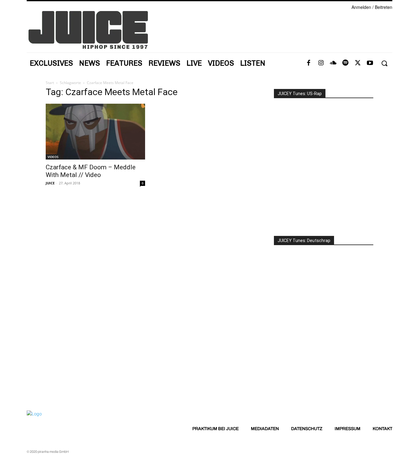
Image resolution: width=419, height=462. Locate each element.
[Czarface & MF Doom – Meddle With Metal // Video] (95, 132)
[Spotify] (345, 63)
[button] (384, 63)
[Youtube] (370, 63)
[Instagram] (321, 63)
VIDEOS (53, 157)
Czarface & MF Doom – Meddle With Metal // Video (91, 171)
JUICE (50, 183)
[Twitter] (358, 63)
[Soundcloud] (333, 63)
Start (50, 82)
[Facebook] (308, 63)
